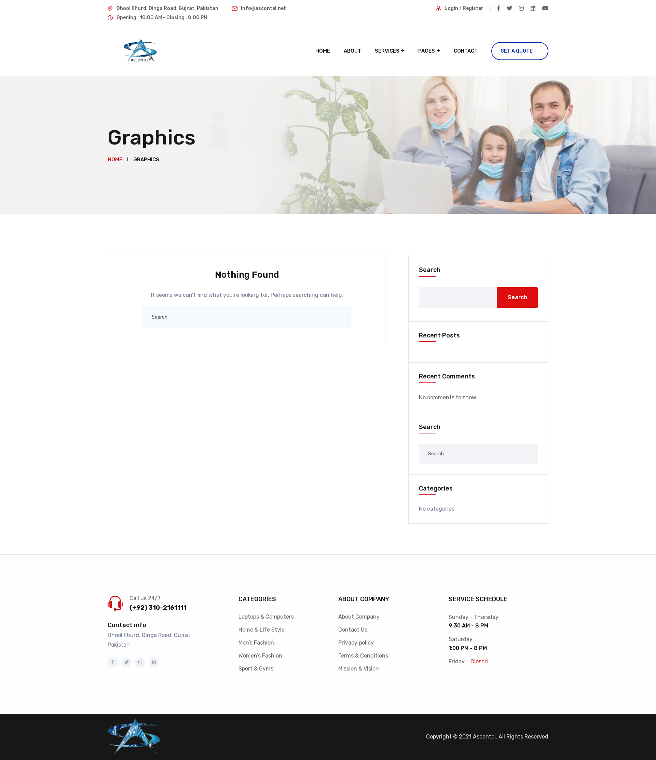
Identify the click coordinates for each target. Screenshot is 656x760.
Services (387, 51)
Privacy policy (356, 642)
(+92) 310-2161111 (158, 607)
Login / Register (464, 8)
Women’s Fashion (260, 655)
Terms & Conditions (363, 655)
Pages (426, 51)
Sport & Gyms (255, 668)
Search (429, 270)
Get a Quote (517, 51)
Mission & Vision (358, 668)
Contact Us (352, 629)
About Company (359, 616)
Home (322, 51)
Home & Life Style (261, 629)
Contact (466, 51)
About (352, 51)
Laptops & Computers (266, 616)
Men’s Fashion (256, 642)
